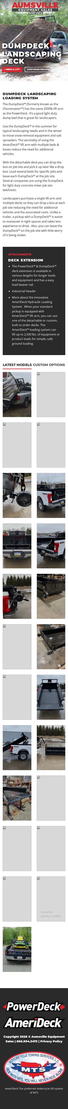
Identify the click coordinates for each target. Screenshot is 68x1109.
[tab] (17, 364)
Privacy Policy (51, 1041)
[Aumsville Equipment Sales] (35, 8)
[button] (5, 8)
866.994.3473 (27, 1041)
